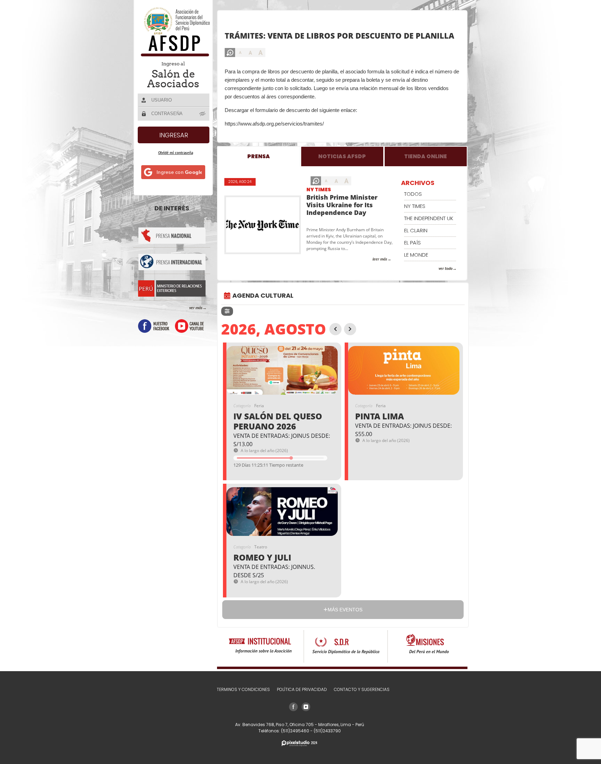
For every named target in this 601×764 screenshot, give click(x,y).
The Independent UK (428, 218)
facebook (153, 326)
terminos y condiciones (243, 689)
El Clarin (415, 230)
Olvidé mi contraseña (175, 152)
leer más (379, 259)
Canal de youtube (189, 326)
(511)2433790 (327, 731)
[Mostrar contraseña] (202, 113)
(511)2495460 (295, 731)
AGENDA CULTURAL (263, 295)
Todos (413, 194)
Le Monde (416, 254)
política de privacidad (302, 689)
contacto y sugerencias (362, 689)
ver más (195, 307)
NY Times (318, 189)
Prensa (258, 156)
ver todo (445, 268)
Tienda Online (425, 156)
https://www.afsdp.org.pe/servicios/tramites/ (274, 124)
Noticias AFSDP (342, 156)
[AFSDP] (174, 54)
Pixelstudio (299, 743)
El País (412, 242)
